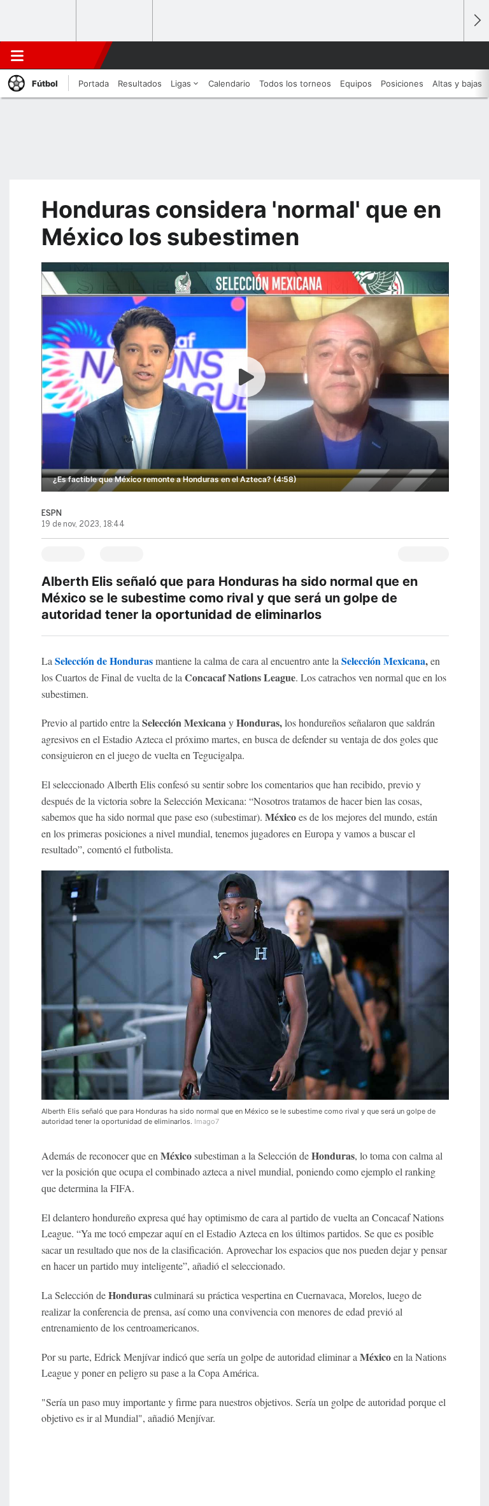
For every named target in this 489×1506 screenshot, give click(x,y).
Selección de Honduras (104, 660)
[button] (447, 55)
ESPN (68, 55)
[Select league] (38, 21)
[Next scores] (476, 20)
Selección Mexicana (383, 660)
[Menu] (17, 55)
